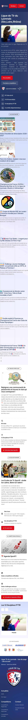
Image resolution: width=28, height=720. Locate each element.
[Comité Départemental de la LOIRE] (9, 650)
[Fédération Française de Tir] (19, 650)
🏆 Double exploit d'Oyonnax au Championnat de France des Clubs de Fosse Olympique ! (13, 320)
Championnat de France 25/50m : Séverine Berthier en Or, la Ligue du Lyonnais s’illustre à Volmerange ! (12, 186)
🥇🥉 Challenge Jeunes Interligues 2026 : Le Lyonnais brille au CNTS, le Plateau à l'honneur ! (13, 266)
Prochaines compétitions (9, 83)
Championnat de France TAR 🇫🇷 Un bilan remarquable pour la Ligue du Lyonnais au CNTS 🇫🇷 (12, 348)
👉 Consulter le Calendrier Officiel (12, 597)
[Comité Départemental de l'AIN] (6, 650)
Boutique (13, 6)
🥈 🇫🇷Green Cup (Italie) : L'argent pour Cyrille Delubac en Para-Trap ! (14, 240)
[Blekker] (20, 645)
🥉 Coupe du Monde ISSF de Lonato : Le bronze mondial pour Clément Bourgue (13, 213)
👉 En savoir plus (7, 528)
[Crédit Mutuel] (7, 645)
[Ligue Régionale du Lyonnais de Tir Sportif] (4, 5)
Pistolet (14, 632)
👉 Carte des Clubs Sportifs (10, 450)
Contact (22, 6)
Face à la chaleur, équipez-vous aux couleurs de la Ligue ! (13, 160)
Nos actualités (7, 78)
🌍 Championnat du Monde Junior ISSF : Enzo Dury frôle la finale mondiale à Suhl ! (12, 293)
